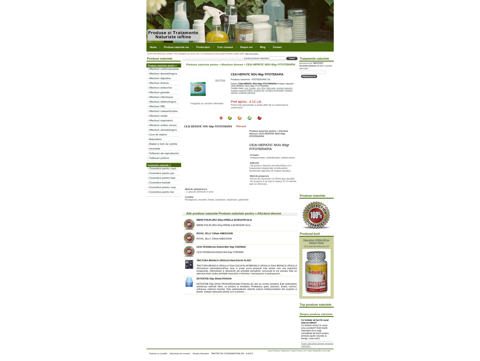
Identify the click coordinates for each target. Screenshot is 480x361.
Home (153, 47)
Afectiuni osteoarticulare (163, 111)
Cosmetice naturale (159, 165)
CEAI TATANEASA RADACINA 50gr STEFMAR (221, 247)
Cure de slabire (158, 134)
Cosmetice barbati (159, 182)
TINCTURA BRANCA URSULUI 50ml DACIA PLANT (223, 260)
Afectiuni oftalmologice (162, 101)
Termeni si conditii (158, 353)
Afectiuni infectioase (161, 97)
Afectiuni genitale (159, 92)
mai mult (314, 338)
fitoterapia (270, 88)
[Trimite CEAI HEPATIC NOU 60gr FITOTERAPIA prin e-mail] (249, 119)
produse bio (259, 90)
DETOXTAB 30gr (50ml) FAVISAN (214, 278)
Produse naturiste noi (176, 47)
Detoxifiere (155, 139)
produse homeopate (275, 90)
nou (258, 88)
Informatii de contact (180, 353)
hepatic (252, 88)
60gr (263, 88)
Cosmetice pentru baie (162, 177)
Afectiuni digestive (160, 78)
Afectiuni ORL (157, 106)
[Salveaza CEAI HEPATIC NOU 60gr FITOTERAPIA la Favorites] (230, 119)
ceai (246, 88)
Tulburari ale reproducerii (164, 153)
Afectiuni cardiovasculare (164, 69)
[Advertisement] (216, 158)
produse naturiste (284, 88)
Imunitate (154, 148)
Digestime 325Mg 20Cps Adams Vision (316, 241)
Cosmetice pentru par (161, 173)
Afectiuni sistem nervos (163, 125)
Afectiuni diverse (159, 83)
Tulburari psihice (159, 158)
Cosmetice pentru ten (161, 192)
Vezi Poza (220, 80)
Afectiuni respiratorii (161, 120)
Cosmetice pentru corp (162, 187)
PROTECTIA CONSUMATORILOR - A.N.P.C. (232, 353)
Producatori (203, 47)
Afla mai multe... (252, 54)
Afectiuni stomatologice (163, 129)
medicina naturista (247, 93)
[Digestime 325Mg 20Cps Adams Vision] (316, 295)
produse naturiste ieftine (242, 90)
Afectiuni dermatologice (163, 73)
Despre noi (246, 47)
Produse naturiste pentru (162, 65)
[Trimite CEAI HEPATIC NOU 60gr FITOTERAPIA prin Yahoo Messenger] (259, 119)
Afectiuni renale (158, 115)
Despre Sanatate (201, 353)
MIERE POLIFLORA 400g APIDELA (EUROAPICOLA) (224, 220)
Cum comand (225, 47)
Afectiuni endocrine (160, 87)
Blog (263, 47)
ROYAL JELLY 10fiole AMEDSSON (214, 233)
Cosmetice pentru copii (162, 168)
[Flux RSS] (239, 119)
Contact (277, 47)
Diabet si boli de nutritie (163, 144)
